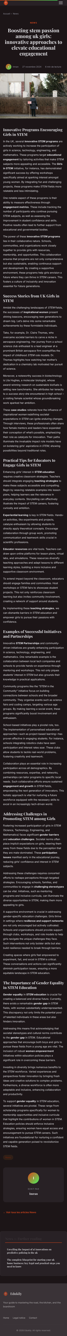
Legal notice (19, 1317)
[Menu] (61, 2)
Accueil (6, 13)
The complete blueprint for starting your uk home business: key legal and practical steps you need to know (33, 1263)
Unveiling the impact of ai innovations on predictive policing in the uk (29, 1251)
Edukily (16, 1293)
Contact (33, 1317)
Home (6, 1317)
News (16, 13)
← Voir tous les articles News (19, 1212)
